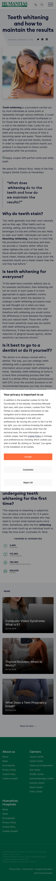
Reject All (28, 482)
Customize (28, 469)
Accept (28, 456)
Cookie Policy (35, 436)
